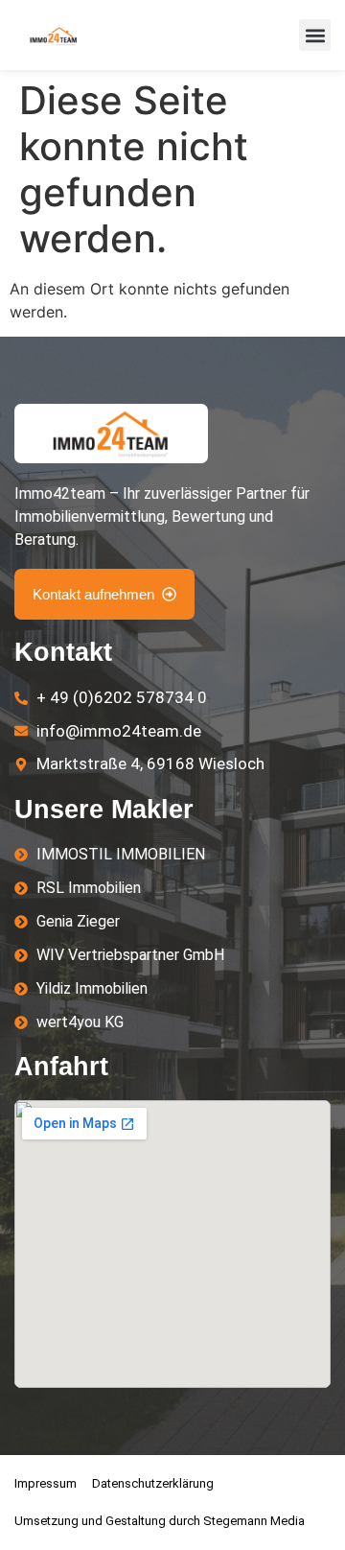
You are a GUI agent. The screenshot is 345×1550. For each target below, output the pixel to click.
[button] (315, 35)
